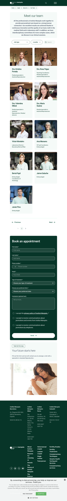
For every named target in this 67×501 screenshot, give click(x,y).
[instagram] (15, 468)
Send (32, 335)
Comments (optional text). (19, 296)
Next (51, 222)
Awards (30, 462)
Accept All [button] (41, 493)
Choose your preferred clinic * (20, 288)
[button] (33, 498)
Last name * (15, 255)
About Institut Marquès (30, 449)
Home (13, 8)
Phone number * (16, 263)
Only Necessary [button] (28, 493)
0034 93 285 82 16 (16, 420)
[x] (19, 468)
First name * (15, 247)
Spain (18, 8)
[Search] (46, 3)
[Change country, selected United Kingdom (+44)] (14, 266)
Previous (17, 222)
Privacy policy (34, 490)
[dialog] (33, 489)
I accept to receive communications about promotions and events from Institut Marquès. (32, 319)
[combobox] (65, 480)
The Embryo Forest (30, 476)
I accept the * (32, 313)
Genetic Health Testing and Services (55, 461)
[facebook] (11, 468)
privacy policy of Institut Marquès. (36, 313)
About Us (25, 8)
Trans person (41, 461)
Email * (14, 271)
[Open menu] (55, 3)
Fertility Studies (55, 447)
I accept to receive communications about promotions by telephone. (30, 326)
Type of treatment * (17, 279)
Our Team (33, 8)
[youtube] (22, 468)
